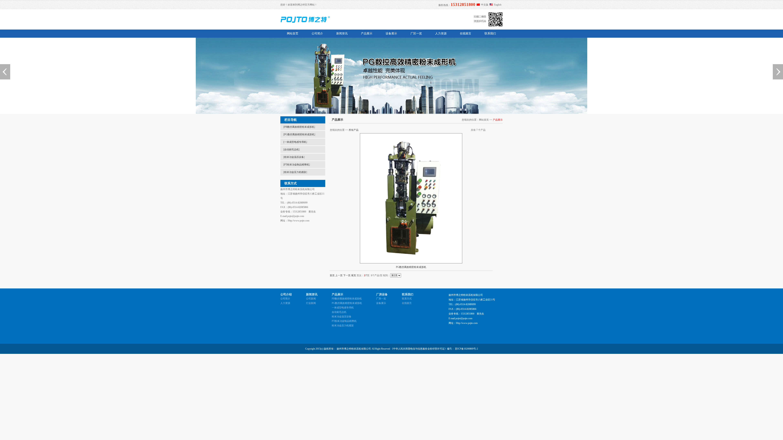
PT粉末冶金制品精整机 (296, 164)
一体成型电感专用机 (295, 142)
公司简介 (317, 33)
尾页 (353, 275)
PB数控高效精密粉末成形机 (299, 126)
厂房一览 (381, 298)
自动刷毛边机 (291, 149)
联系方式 (407, 298)
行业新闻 (311, 303)
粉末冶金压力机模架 (295, 172)
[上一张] (5, 71)
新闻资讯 (342, 33)
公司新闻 (311, 298)
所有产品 (353, 130)
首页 (332, 275)
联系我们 (490, 33)
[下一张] (778, 71)
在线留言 (465, 33)
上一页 (339, 275)
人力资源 (441, 33)
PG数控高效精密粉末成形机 (299, 134)
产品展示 (366, 33)
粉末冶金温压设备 (294, 157)
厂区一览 (416, 33)
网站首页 (292, 33)
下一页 (347, 275)
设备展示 (391, 33)
